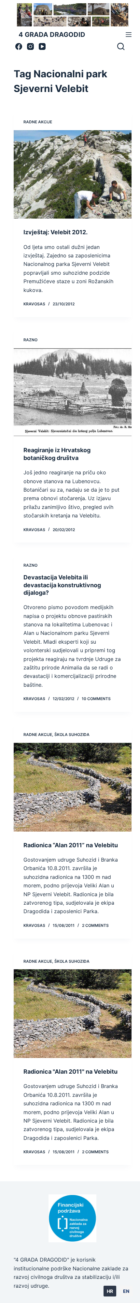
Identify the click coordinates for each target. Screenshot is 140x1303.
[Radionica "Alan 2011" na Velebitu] (73, 1013)
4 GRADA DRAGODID (52, 34)
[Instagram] (30, 46)
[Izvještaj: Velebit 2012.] (73, 174)
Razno (30, 339)
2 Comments (95, 925)
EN (126, 1291)
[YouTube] (42, 46)
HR (110, 1291)
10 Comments (96, 698)
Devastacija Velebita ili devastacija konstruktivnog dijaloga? (62, 585)
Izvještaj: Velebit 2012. (55, 232)
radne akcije (37, 121)
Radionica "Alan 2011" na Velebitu (70, 1071)
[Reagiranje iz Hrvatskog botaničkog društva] (73, 392)
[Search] (120, 46)
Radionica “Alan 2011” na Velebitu (70, 845)
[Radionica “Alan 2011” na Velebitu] (73, 787)
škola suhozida (72, 734)
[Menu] (129, 35)
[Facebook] (18, 46)
